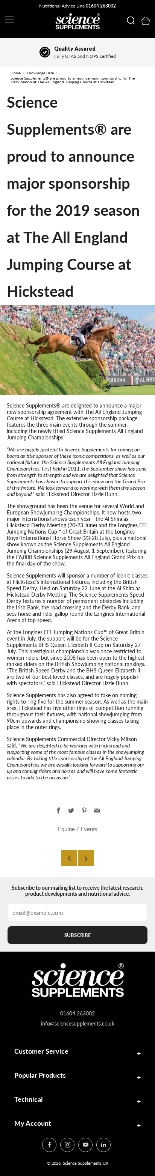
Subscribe (77, 935)
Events (89, 829)
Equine (66, 829)
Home (16, 73)
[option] (77, 52)
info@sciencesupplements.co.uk (77, 1023)
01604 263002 (101, 6)
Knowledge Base (40, 73)
